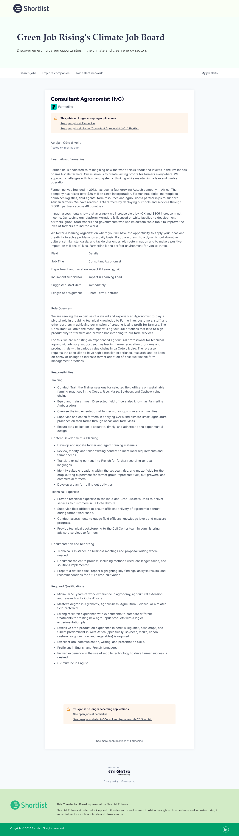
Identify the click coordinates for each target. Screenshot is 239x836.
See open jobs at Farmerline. (77, 123)
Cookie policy (128, 781)
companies (55, 73)
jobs (28, 73)
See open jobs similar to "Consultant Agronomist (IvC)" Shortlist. (99, 128)
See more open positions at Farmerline (119, 740)
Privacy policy (110, 781)
